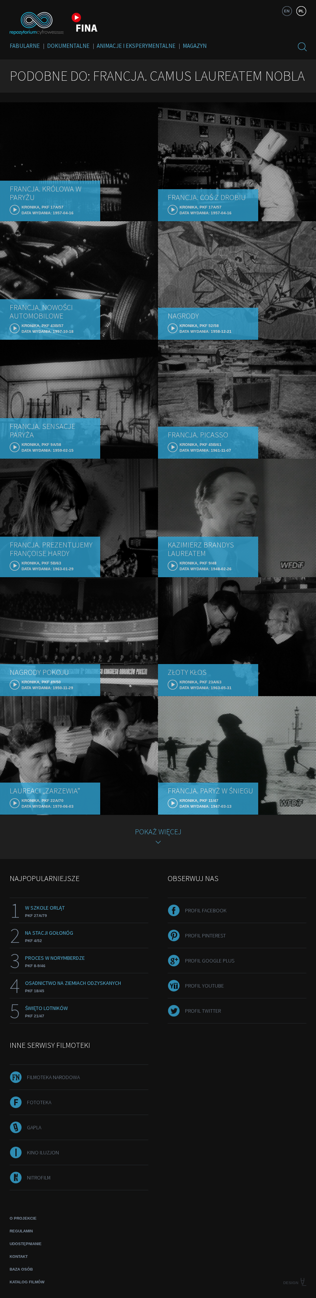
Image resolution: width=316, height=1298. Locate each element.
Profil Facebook (206, 910)
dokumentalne (68, 45)
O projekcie (23, 1218)
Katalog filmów (27, 1282)
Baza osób (21, 1269)
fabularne (25, 45)
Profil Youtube (204, 985)
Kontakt (19, 1256)
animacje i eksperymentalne (136, 45)
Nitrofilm (38, 1177)
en (286, 11)
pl (301, 11)
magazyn (195, 45)
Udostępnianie (26, 1244)
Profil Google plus (209, 960)
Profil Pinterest (205, 935)
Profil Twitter (203, 1010)
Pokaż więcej (158, 831)
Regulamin (21, 1231)
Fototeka (39, 1102)
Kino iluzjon (43, 1152)
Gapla (34, 1127)
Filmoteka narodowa (53, 1077)
